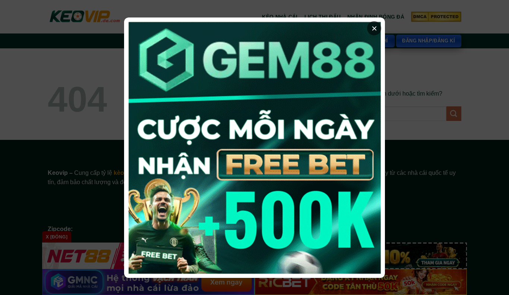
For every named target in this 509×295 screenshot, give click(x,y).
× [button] (374, 28)
